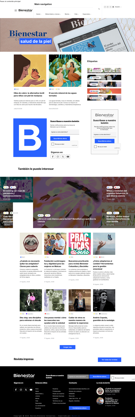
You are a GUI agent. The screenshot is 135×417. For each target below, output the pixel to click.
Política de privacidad (59, 403)
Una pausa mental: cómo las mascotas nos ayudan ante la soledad (55, 320)
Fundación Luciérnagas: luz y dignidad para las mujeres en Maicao (55, 263)
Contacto (55, 398)
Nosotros (38, 408)
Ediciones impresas (58, 396)
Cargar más (67, 347)
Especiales (86, 14)
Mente (67, 14)
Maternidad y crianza (52, 14)
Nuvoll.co (76, 416)
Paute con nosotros (58, 393)
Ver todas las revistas (109, 360)
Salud (38, 14)
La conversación (96, 70)
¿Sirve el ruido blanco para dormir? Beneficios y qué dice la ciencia (67, 220)
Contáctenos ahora (79, 408)
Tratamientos (95, 77)
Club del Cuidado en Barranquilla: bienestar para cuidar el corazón (14, 219)
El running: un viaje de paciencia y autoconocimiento (14, 193)
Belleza (94, 84)
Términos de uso (57, 401)
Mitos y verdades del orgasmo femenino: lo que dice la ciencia (117, 193)
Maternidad (95, 91)
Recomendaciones (97, 98)
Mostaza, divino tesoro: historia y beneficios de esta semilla (118, 219)
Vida (75, 14)
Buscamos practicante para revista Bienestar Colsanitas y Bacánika (79, 263)
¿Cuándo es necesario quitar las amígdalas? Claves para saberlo (30, 263)
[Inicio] (24, 10)
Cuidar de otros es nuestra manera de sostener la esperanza (78, 320)
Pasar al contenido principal (10, 1)
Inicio (36, 389)
